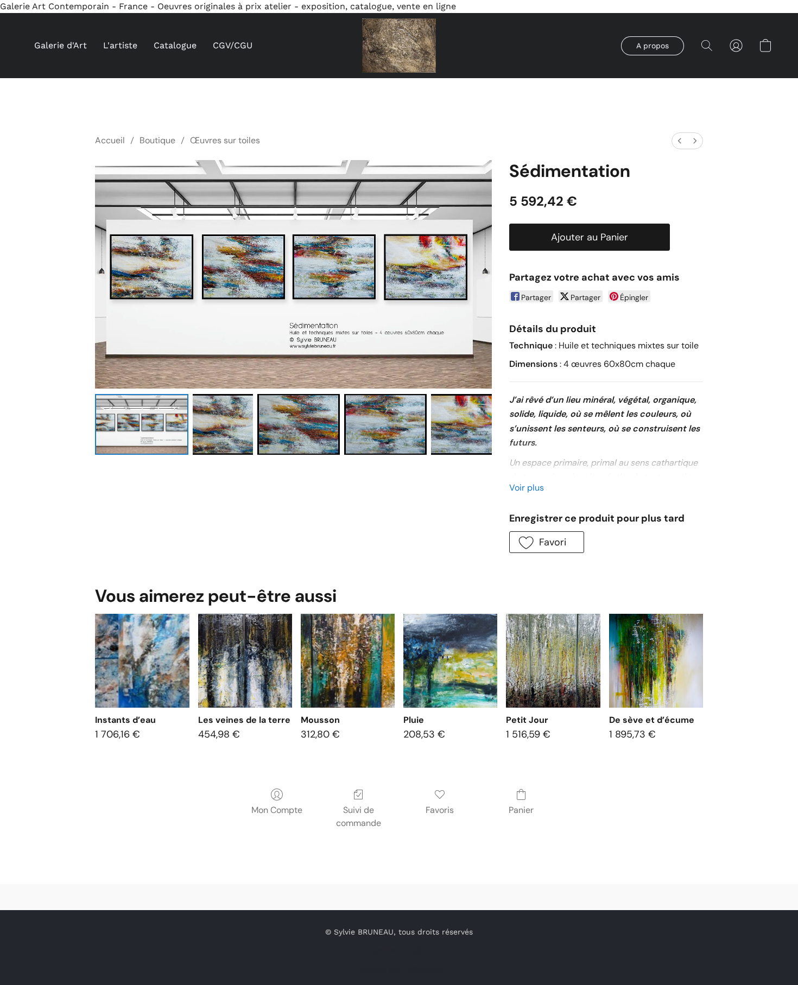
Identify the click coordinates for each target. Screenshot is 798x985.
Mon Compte (276, 810)
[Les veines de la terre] (245, 661)
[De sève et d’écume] (656, 661)
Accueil (110, 140)
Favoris (440, 810)
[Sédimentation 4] (461, 424)
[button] (399, 45)
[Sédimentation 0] (141, 424)
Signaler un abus (399, 950)
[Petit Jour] (553, 661)
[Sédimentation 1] (223, 424)
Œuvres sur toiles (225, 140)
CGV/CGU (232, 45)
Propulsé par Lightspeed (399, 968)
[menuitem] (679, 141)
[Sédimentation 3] (385, 424)
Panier (521, 810)
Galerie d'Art (60, 45)
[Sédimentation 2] (298, 424)
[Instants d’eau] (142, 661)
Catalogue (175, 45)
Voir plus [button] (526, 487)
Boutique (157, 140)
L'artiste (120, 45)
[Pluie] (450, 661)
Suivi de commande (358, 816)
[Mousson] (348, 661)
